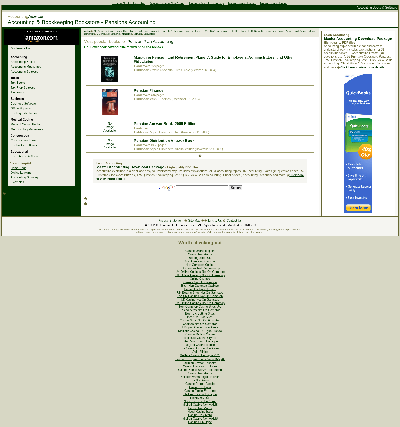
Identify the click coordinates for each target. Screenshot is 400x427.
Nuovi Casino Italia (200, 411)
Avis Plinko (200, 351)
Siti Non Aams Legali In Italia (200, 377)
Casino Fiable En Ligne (200, 390)
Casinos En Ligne (200, 422)
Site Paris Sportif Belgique (200, 341)
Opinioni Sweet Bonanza (200, 363)
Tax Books (18, 82)
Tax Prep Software (23, 87)
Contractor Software (24, 145)
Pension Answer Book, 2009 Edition (165, 124)
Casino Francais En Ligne (200, 366)
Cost (164, 31)
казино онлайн (200, 397)
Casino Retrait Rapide (200, 383)
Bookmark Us (20, 48)
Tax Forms (18, 92)
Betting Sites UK (200, 258)
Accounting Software (24, 71)
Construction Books (24, 140)
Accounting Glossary (25, 177)
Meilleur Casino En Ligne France (200, 331)
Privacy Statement (170, 220)
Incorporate (223, 31)
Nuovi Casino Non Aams (200, 401)
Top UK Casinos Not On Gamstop (200, 296)
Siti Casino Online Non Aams (200, 348)
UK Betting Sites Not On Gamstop (200, 292)
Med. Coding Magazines (27, 129)
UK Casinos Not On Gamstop (200, 268)
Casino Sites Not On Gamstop (200, 310)
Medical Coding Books (26, 124)
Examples (17, 182)
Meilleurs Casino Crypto (200, 338)
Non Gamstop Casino (200, 264)
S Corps (101, 33)
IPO (237, 31)
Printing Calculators (24, 113)
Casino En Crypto (200, 415)
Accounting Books (23, 62)
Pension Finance (148, 91)
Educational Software (25, 156)
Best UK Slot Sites (200, 317)
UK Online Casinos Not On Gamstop (200, 271)
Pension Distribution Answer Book (164, 141)
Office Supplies (21, 108)
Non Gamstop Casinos (200, 261)
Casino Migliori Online (200, 334)
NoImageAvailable (109, 127)
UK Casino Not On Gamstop (200, 299)
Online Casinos (200, 278)
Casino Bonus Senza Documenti (200, 370)
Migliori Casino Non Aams (167, 3)
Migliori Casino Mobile (200, 345)
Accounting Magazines (26, 66)
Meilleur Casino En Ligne (200, 394)
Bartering (109, 31)
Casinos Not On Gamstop (206, 3)
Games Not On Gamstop (200, 282)
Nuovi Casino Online (242, 3)
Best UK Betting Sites (200, 313)
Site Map (194, 220)
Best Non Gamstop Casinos (200, 285)
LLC (250, 31)
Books (86, 31)
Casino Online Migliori (200, 251)
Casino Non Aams (200, 254)
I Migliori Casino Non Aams (200, 327)
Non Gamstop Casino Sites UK (200, 306)
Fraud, (198, 31)
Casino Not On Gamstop (128, 3)
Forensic (189, 31)
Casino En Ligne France (200, 289)
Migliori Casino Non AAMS (200, 404)
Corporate (155, 31)
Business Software (23, 103)
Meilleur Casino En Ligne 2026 (200, 355)
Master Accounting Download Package (130, 167)
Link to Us (215, 220)
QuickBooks (300, 31)
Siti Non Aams (200, 380)
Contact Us (234, 220)
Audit (100, 31)
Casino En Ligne (200, 387)
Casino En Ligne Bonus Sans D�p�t (200, 359)
